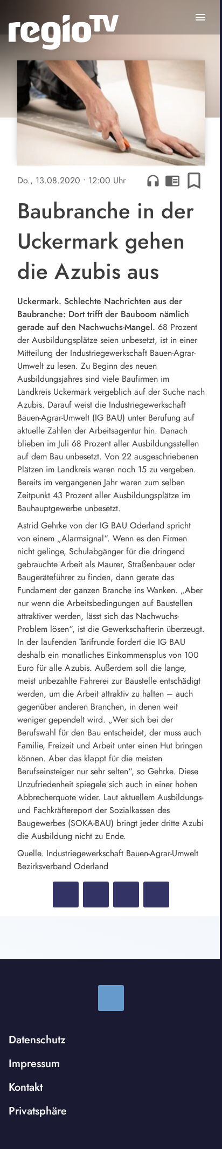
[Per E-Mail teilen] (156, 894)
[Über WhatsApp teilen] (126, 894)
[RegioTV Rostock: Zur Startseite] (64, 32)
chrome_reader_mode (172, 180)
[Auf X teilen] (96, 894)
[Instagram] (111, 998)
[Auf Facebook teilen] (66, 894)
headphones (153, 180)
